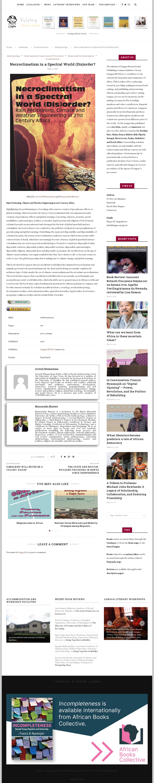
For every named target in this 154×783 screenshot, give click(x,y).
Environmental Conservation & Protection (44, 56)
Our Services (107, 4)
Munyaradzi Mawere (69, 196)
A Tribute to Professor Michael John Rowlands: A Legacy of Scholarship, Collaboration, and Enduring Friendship (126, 490)
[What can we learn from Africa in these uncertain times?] (127, 315)
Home (20, 4)
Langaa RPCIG (47, 349)
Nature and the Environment (81, 56)
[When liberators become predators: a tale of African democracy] (127, 418)
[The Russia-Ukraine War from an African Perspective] (29, 504)
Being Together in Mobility (78, 640)
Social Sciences (41, 47)
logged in (23, 552)
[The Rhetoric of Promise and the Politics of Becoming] (76, 504)
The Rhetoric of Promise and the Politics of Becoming (75, 626)
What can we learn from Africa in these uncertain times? (124, 336)
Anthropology (61, 47)
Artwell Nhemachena (45, 196)
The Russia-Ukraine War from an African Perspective (30, 524)
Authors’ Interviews (66, 4)
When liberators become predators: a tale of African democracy (125, 439)
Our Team (88, 4)
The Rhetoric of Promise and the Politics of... (76, 524)
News (47, 4)
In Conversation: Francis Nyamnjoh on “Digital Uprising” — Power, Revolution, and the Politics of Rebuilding (126, 387)
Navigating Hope (63, 665)
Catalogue (33, 4)
